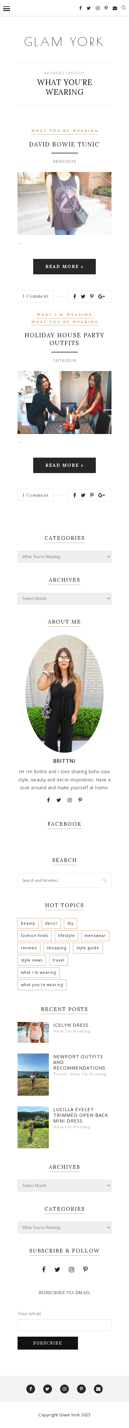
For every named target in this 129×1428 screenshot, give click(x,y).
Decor (51, 923)
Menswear (95, 935)
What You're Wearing (65, 131)
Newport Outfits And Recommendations (79, 1062)
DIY (70, 923)
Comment (36, 296)
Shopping (56, 948)
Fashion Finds (34, 935)
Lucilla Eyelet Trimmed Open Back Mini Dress (80, 1114)
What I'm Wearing (65, 315)
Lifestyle (66, 935)
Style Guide (87, 948)
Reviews (29, 948)
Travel (59, 960)
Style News (32, 960)
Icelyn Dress (71, 1025)
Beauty (28, 923)
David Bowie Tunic (64, 144)
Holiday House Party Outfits (65, 339)
